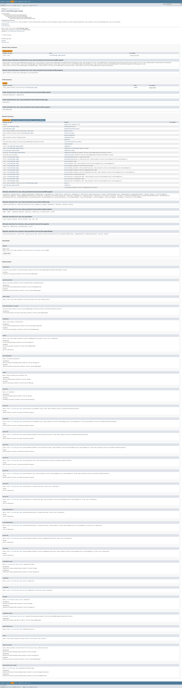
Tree (16, 1)
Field (10, 5)
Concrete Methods (39, 120)
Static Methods (16, 120)
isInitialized (68, 143)
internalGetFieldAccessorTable (72, 141)
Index (25, 1)
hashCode (66, 139)
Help (29, 1)
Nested (7, 5)
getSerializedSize (69, 135)
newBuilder (67, 146)
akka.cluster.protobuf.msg (12, 9)
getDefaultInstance (69, 126)
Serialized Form (5, 42)
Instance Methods (27, 120)
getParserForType (69, 133)
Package (8, 1)
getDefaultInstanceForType (71, 128)
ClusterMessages (5, 25)
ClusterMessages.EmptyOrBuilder (9, 22)
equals (66, 124)
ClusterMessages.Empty (31, 87)
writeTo (66, 187)
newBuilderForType (69, 150)
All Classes (3, 3)
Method (19, 5)
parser (66, 183)
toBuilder (67, 185)
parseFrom (67, 161)
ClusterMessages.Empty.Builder (57, 55)
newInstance (67, 154)
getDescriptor (68, 130)
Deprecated (21, 1)
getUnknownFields (69, 137)
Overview (2, 1)
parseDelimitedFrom (69, 157)
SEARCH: (165, 4)
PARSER (135, 87)
